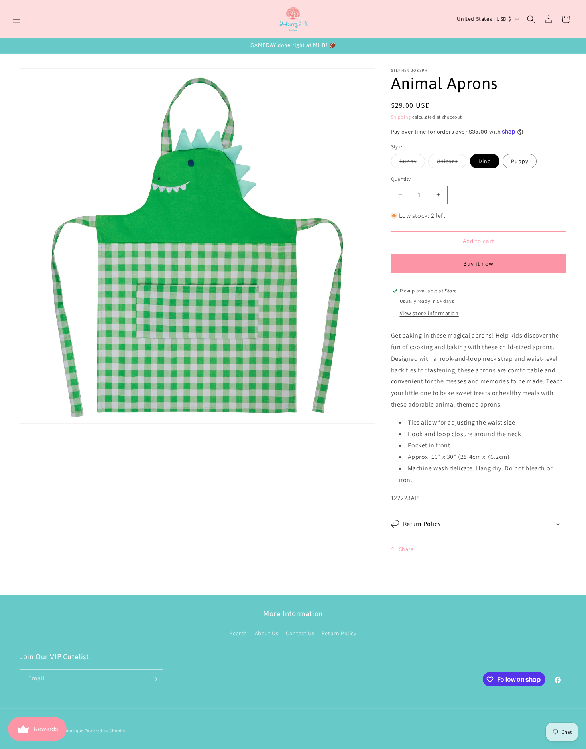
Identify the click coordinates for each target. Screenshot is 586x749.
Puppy (519, 161)
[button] (17, 19)
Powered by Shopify (105, 730)
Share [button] (406, 549)
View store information (429, 313)
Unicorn (451, 162)
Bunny (412, 162)
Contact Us (300, 632)
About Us (267, 632)
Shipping (401, 117)
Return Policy (339, 632)
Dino (484, 161)
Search (238, 632)
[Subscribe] (154, 679)
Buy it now (478, 263)
